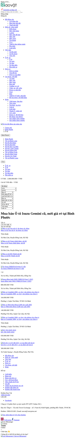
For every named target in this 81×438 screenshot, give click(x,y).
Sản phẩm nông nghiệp (17, 120)
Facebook (8, 400)
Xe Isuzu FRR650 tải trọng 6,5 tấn (12, 268)
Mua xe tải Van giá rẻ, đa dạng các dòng (14, 230)
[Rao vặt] (9, 7)
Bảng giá (8, 376)
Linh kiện (12, 48)
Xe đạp (11, 63)
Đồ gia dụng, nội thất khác (18, 97)
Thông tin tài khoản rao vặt (14, 386)
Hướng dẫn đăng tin (11, 387)
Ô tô (10, 59)
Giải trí (11, 107)
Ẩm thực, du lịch (15, 105)
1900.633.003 (5, 395)
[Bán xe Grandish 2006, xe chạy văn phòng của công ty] (20, 292)
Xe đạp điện (13, 65)
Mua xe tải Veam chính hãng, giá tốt (13, 243)
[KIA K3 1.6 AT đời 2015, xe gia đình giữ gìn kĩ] (17, 343)
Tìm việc (12, 56)
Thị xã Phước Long (11, 158)
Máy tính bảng (14, 31)
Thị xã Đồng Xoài (11, 152)
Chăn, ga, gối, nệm (15, 88)
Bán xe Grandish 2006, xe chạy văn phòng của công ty (19, 294)
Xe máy (12, 61)
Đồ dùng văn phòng (16, 117)
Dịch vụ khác (13, 71)
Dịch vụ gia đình (14, 75)
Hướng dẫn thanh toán (12, 389)
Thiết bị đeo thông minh (17, 44)
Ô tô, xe (7, 165)
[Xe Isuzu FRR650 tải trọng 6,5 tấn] (13, 267)
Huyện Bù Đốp (10, 145)
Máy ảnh (12, 36)
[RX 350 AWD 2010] (8, 330)
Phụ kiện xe (13, 67)
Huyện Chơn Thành (11, 148)
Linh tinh (12, 109)
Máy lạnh (12, 82)
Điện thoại (12, 29)
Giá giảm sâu (13, 21)
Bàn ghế (12, 84)
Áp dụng (4, 186)
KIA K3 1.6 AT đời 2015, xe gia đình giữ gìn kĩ (17, 345)
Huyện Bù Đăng (10, 143)
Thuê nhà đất (13, 25)
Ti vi (10, 42)
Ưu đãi (7, 384)
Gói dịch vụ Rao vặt (10, 10)
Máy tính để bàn (14, 35)
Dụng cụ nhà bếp (15, 90)
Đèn (10, 94)
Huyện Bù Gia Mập (11, 147)
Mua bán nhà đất (14, 23)
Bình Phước (9, 129)
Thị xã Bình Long (11, 141)
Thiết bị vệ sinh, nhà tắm (17, 96)
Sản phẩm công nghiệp (17, 118)
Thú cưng (12, 103)
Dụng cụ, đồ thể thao (16, 115)
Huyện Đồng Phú (11, 150)
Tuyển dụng (13, 54)
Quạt (11, 92)
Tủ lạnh (11, 78)
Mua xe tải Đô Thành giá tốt (10, 256)
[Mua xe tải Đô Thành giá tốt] (11, 254)
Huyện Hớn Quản (11, 154)
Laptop (11, 33)
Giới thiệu (8, 374)
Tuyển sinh (13, 52)
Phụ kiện (12, 46)
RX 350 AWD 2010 (7, 332)
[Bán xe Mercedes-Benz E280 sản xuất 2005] (16, 305)
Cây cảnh (12, 113)
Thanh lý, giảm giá (15, 111)
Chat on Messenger (19, 436)
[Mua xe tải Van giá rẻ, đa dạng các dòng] (15, 228)
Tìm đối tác (13, 73)
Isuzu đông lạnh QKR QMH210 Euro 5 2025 (16, 281)
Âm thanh (12, 40)
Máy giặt (12, 80)
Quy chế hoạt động (11, 380)
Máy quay (12, 38)
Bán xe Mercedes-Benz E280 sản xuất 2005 (15, 307)
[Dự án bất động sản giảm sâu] (11, 124)
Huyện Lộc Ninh (10, 156)
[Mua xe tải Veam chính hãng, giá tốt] (14, 241)
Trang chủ (8, 128)
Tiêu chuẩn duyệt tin (12, 382)
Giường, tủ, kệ (14, 86)
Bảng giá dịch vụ (10, 378)
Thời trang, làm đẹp (15, 101)
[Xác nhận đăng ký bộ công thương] (13, 415)
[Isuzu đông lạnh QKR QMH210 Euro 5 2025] (17, 279)
